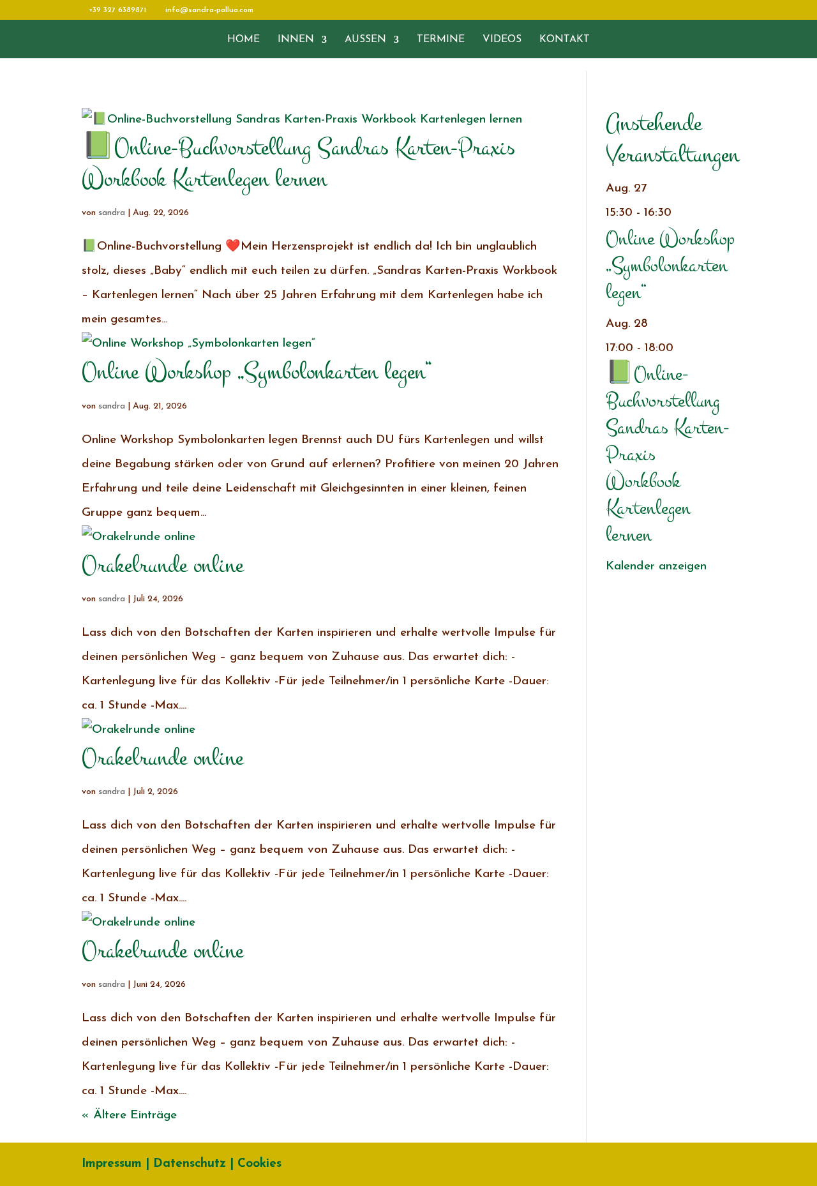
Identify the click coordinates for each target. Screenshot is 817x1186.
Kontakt (564, 40)
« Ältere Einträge (129, 1115)
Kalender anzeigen (656, 566)
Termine (441, 40)
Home (243, 40)
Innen (296, 40)
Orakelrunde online (162, 565)
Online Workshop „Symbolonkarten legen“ (256, 371)
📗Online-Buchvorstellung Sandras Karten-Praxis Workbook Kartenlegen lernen (298, 163)
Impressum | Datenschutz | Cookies (181, 1164)
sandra (111, 213)
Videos (502, 40)
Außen (365, 40)
